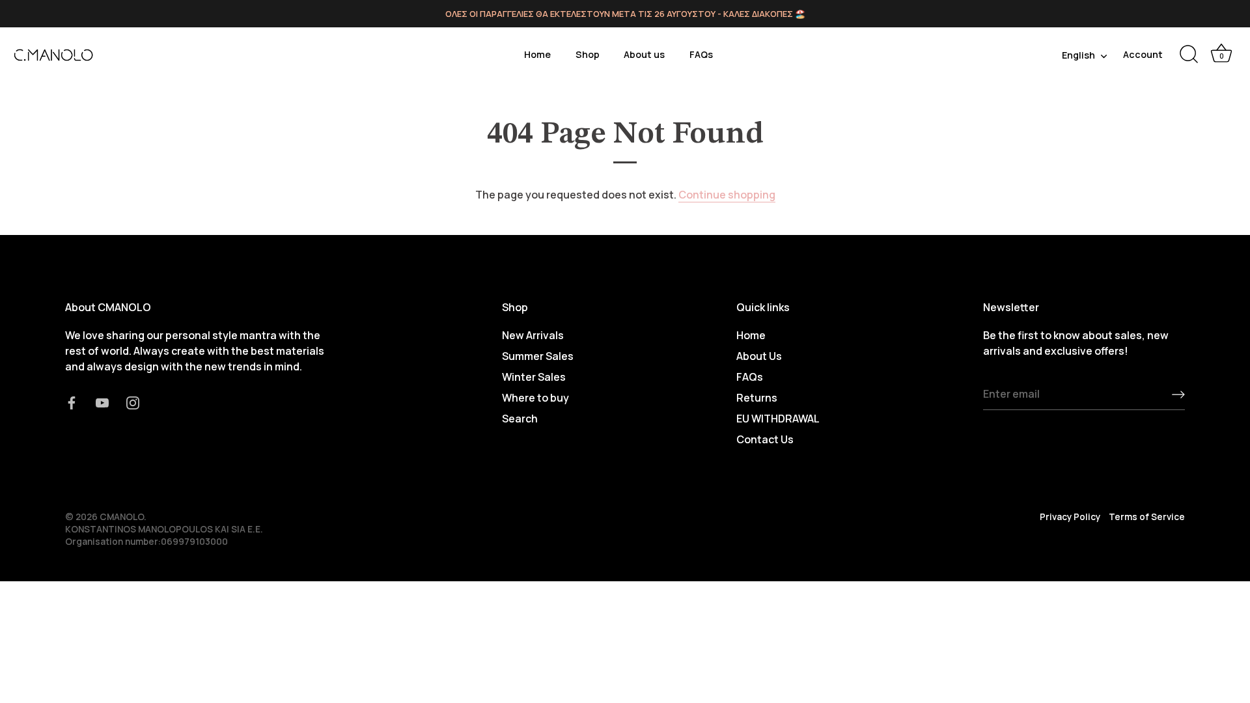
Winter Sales (534, 377)
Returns (756, 398)
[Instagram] (132, 401)
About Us (759, 356)
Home (537, 54)
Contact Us (765, 439)
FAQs (701, 54)
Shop (588, 54)
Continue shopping (726, 194)
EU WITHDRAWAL (778, 418)
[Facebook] (71, 401)
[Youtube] (102, 401)
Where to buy (535, 398)
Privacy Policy (1070, 517)
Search (520, 418)
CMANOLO (122, 517)
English (1078, 55)
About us (644, 54)
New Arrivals (533, 335)
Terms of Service (1147, 517)
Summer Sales (538, 356)
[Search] (1188, 54)
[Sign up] (1178, 394)
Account (1143, 54)
